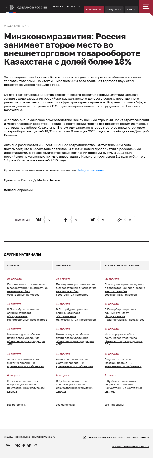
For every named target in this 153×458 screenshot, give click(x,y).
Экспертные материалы (122, 265)
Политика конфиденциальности (130, 446)
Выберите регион (64, 6)
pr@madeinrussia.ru (43, 436)
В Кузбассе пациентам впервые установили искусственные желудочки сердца (26, 386)
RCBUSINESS (93, 9)
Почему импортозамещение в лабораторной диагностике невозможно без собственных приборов (27, 289)
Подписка (114, 9)
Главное (13, 265)
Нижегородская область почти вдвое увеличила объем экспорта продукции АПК (26, 339)
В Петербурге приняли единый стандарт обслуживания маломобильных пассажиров (27, 314)
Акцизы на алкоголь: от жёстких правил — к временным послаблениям (25, 363)
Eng (129, 9)
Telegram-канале (90, 170)
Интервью (63, 265)
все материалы (16, 404)
